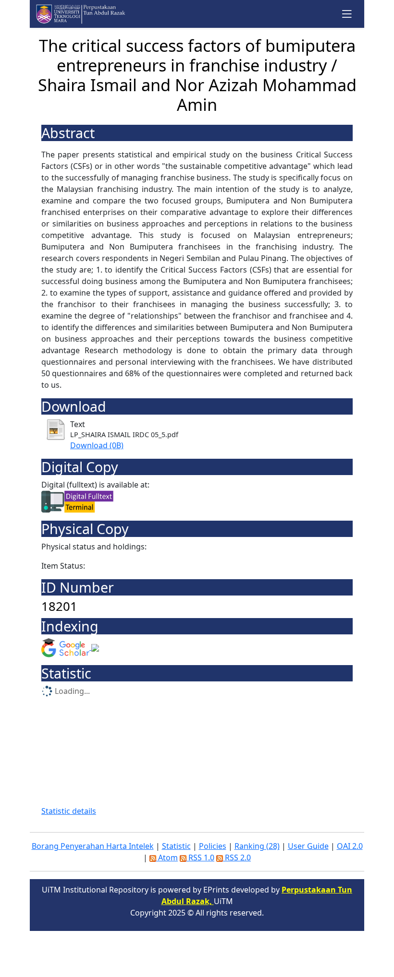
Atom (167, 857)
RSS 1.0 (200, 857)
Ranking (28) (257, 846)
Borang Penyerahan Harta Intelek (93, 846)
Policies (212, 846)
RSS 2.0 (237, 857)
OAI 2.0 (350, 846)
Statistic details (68, 811)
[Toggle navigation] (347, 14)
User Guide (308, 846)
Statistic (176, 846)
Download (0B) (96, 445)
